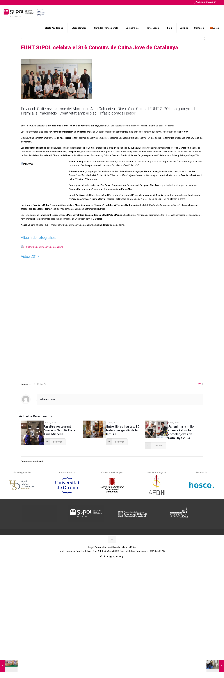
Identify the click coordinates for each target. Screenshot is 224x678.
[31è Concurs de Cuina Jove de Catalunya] (42, 247)
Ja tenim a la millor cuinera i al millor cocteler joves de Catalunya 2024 (181, 432)
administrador (48, 399)
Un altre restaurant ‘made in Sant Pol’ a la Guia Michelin (59, 430)
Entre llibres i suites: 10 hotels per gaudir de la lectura (122, 430)
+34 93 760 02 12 (206, 2)
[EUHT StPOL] (24, 12)
